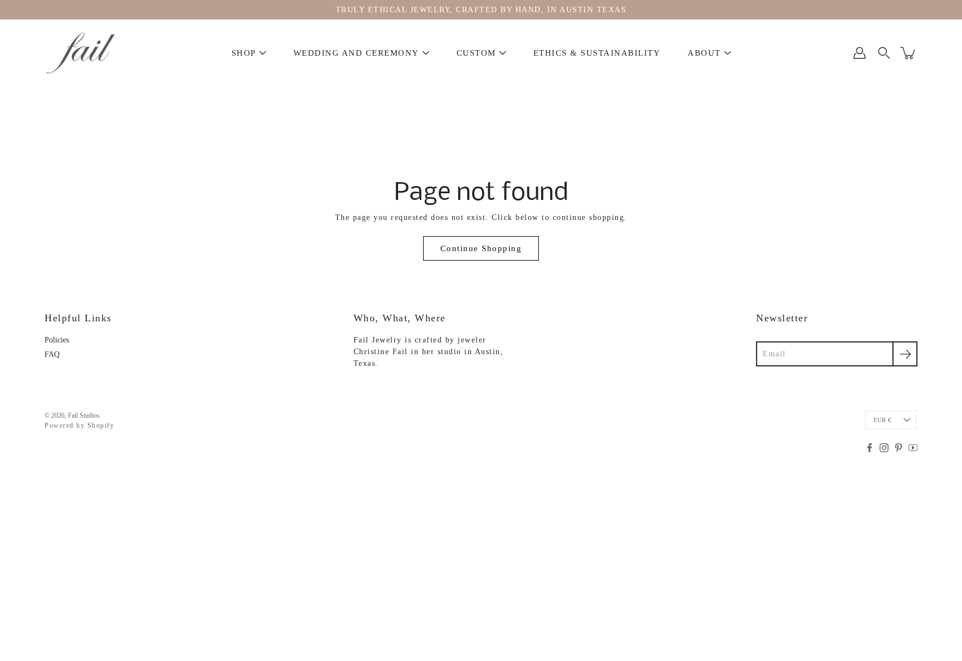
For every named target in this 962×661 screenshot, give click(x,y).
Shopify (101, 425)
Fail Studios (84, 415)
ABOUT (704, 52)
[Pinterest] (898, 447)
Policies (57, 340)
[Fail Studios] (81, 53)
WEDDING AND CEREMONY (356, 52)
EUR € (882, 420)
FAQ (52, 354)
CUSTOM (476, 52)
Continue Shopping (481, 248)
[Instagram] (884, 447)
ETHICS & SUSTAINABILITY (597, 52)
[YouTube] (913, 447)
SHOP (244, 52)
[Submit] (904, 353)
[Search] (884, 53)
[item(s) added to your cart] (908, 53)
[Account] (859, 53)
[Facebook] (869, 447)
